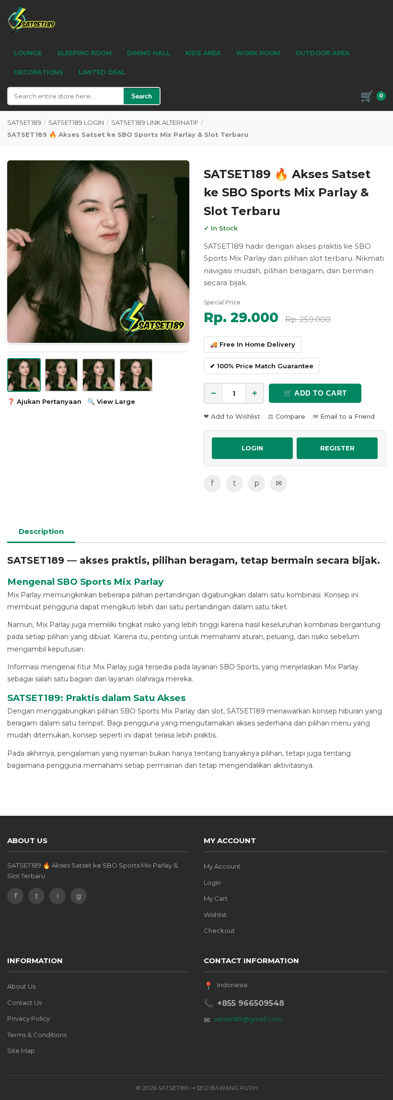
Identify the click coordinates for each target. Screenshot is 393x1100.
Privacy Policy (28, 1018)
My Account (222, 866)
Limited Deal (102, 72)
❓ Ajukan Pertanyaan (44, 401)
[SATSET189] (31, 20)
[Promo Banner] (98, 251)
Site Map (21, 1050)
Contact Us (24, 1002)
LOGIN (252, 448)
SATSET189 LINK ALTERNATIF (154, 122)
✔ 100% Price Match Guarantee (261, 366)
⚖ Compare (286, 416)
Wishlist (215, 915)
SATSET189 (24, 122)
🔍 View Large (111, 401)
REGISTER (337, 448)
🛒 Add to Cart (315, 393)
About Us (21, 986)
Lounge (28, 53)
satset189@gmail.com (248, 1019)
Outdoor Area (322, 53)
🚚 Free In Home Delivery (252, 344)
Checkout (219, 930)
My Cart (216, 898)
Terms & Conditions (37, 1035)
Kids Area (203, 53)
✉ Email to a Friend (344, 416)
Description (41, 531)
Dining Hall (148, 53)
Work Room (258, 53)
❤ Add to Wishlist (232, 416)
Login (212, 882)
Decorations (38, 72)
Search (141, 96)
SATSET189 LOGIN (76, 122)
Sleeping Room (84, 53)
